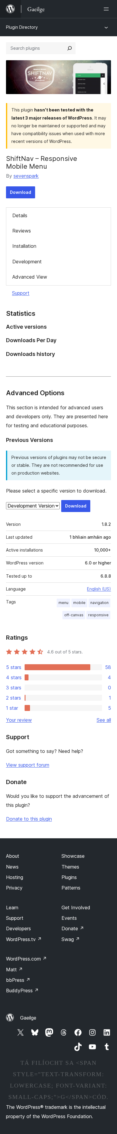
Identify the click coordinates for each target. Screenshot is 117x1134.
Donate (73, 928)
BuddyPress (22, 990)
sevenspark (26, 176)
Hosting (14, 877)
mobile (79, 602)
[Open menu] (107, 9)
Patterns (71, 888)
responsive (98, 615)
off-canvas (73, 615)
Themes (70, 867)
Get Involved (76, 907)
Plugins (69, 877)
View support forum (27, 765)
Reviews (21, 231)
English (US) (99, 588)
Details (19, 215)
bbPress (18, 980)
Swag (71, 939)
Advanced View (29, 277)
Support (20, 293)
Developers (18, 928)
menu (63, 602)
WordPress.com (26, 959)
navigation (99, 602)
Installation (24, 246)
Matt (14, 970)
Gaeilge (28, 1018)
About (12, 856)
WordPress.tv (24, 939)
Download (20, 192)
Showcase (73, 856)
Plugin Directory (22, 27)
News (12, 867)
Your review (19, 720)
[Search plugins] (70, 48)
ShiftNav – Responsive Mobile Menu (41, 162)
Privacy (14, 888)
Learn (12, 907)
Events (69, 918)
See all (104, 720)
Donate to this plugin (29, 819)
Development (27, 262)
